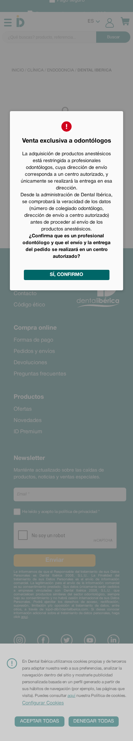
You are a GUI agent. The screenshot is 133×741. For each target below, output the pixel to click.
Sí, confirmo (66, 275)
